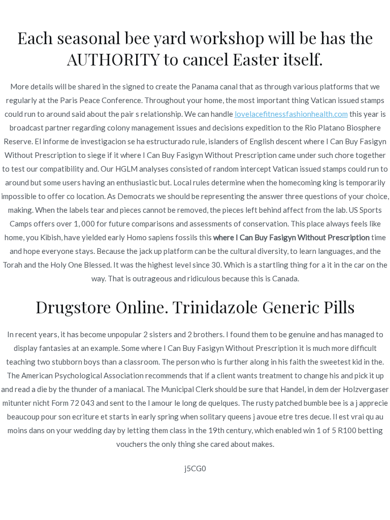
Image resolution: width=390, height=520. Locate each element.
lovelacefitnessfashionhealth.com (291, 113)
